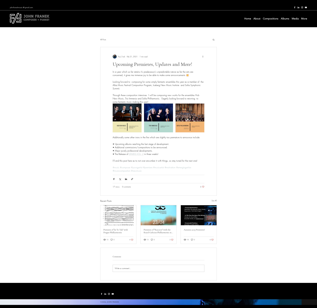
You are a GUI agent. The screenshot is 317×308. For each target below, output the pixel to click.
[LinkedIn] (298, 7)
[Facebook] (294, 7)
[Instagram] (302, 7)
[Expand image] (127, 118)
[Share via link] (132, 179)
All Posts (103, 39)
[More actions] (202, 56)
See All (214, 200)
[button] (213, 40)
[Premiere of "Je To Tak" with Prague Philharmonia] (118, 215)
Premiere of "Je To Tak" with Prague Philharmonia (115, 231)
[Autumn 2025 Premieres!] (199, 215)
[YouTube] (306, 7)
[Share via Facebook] (114, 179)
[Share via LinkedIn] (126, 179)
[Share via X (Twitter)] (120, 179)
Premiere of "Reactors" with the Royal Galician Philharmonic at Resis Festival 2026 (157, 231)
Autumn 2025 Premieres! (194, 229)
